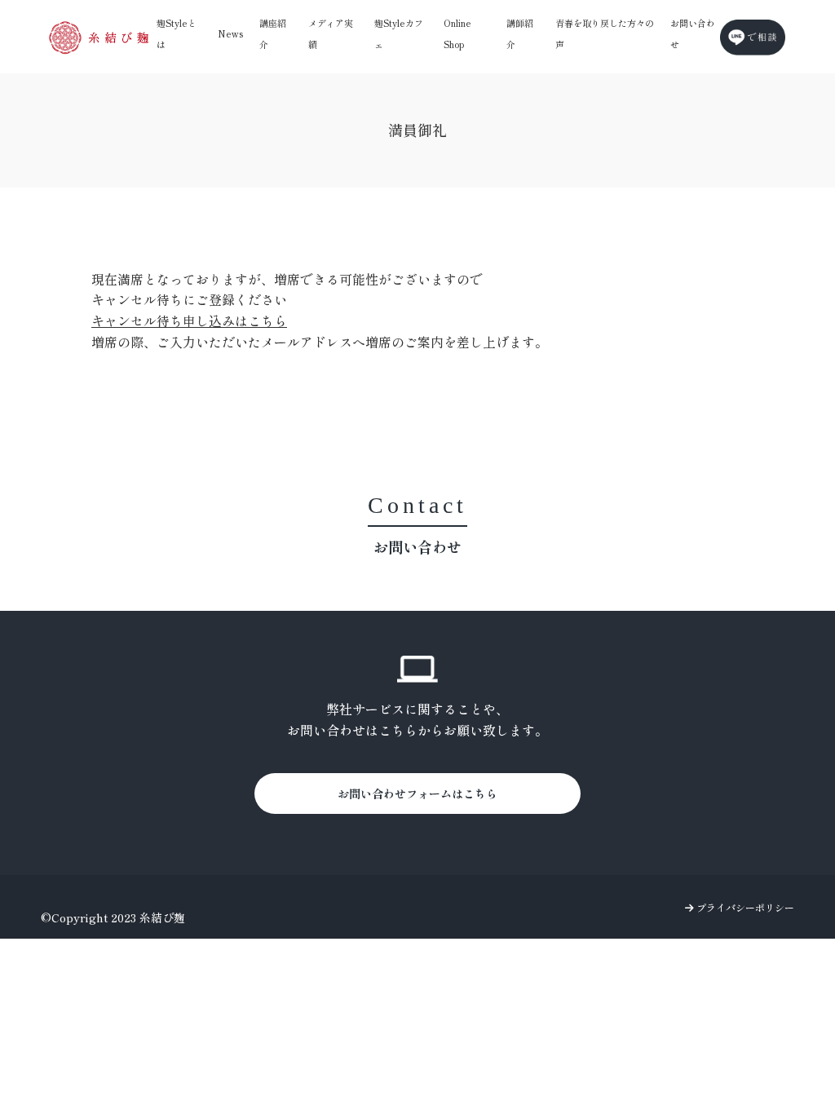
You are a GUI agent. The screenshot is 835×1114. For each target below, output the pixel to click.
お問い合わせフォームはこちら (417, 793)
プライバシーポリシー (744, 907)
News (230, 33)
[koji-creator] (99, 37)
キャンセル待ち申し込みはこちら (189, 320)
